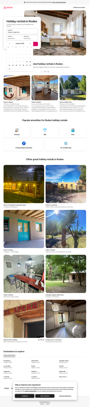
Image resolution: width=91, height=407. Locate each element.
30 (30, 65)
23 (30, 61)
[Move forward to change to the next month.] (30, 43)
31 (9, 69)
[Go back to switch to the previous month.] (9, 43)
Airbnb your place (79, 7)
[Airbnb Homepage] (8, 7)
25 (13, 65)
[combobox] (22, 32)
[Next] (48, 71)
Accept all (25, 396)
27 (20, 65)
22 (26, 61)
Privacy (42, 404)
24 (9, 65)
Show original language (59, 2)
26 (16, 65)
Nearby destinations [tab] (9, 355)
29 (26, 65)
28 (23, 65)
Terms (48, 404)
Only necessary (44, 396)
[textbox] (14, 38)
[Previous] (41, 71)
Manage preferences (65, 396)
